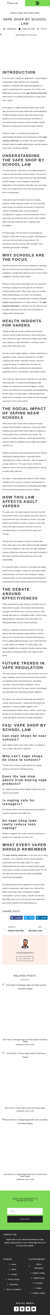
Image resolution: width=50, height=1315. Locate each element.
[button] (16, 918)
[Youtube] (33, 1309)
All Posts (25, 959)
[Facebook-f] (16, 1309)
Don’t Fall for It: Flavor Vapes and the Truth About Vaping (25, 1108)
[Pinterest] (27, 1309)
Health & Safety (16, 13)
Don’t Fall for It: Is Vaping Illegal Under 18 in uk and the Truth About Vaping (25, 1175)
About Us (10, 1234)
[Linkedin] (22, 1309)
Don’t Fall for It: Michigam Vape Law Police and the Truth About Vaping (25, 1041)
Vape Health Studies (32, 13)
